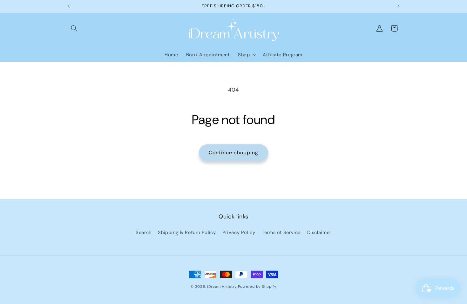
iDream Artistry (222, 286)
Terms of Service (281, 232)
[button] (74, 28)
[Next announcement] (398, 6)
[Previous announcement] (69, 6)
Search (144, 232)
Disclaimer (319, 232)
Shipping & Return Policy (187, 232)
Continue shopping (233, 152)
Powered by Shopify (257, 286)
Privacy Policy (238, 232)
